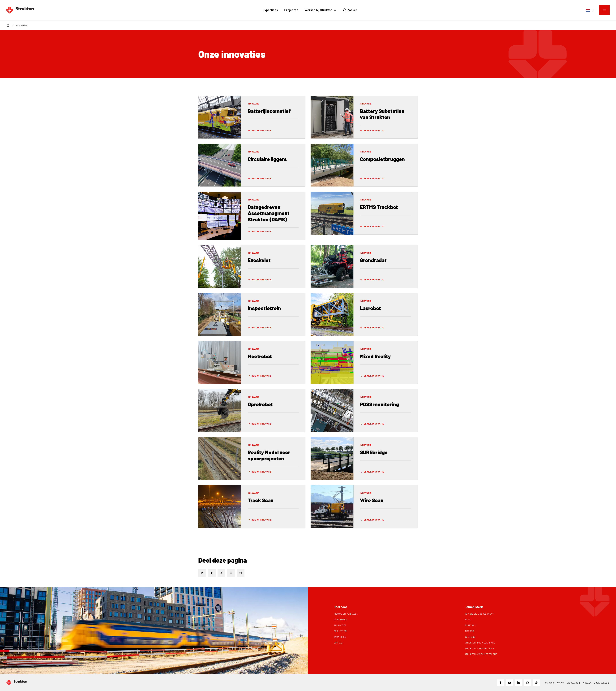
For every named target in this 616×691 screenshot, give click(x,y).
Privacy (586, 683)
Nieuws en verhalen (346, 614)
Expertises (340, 619)
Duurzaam (470, 625)
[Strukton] (20, 10)
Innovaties (340, 625)
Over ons (470, 637)
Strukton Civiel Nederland (481, 654)
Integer (469, 631)
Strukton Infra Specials (479, 648)
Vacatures (340, 637)
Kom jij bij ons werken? (479, 614)
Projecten (340, 631)
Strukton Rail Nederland (480, 642)
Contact (338, 642)
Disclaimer (573, 683)
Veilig (468, 619)
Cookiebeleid (602, 683)
